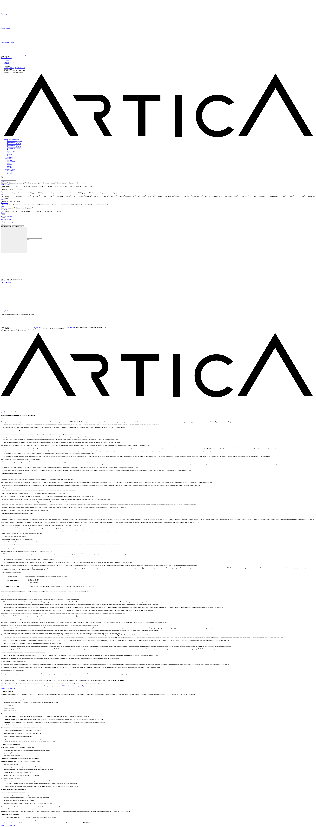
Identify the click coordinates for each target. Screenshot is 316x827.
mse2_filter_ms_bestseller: (7, 223)
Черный (6, 198)
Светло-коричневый (231, 196)
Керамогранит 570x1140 (14, 147)
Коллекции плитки (9, 169)
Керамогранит (17, 201)
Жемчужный (105, 196)
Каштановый (131, 196)
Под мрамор (85, 193)
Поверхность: (4, 203)
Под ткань (95, 193)
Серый (284, 196)
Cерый (28, 196)
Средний (30, 208)
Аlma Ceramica (11, 161)
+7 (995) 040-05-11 (20, 68)
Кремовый (152, 196)
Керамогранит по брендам (11, 139)
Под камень (45, 193)
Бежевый (36, 196)
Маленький (21, 208)
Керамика (6, 201)
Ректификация (78, 204)
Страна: (3, 188)
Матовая (55, 204)
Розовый (208, 196)
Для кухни (10, 172)
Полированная (66, 204)
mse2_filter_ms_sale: (6, 219)
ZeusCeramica (89, 186)
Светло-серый (244, 196)
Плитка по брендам (9, 158)
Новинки (6, 60)
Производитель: (5, 184)
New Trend (10, 157)
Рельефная (89, 204)
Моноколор (6, 193)
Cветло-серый (6, 196)
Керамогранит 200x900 (13, 148)
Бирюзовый (60, 196)
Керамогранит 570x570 (13, 145)
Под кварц (54, 193)
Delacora (9, 154)
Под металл (64, 193)
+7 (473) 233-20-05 (9, 68)
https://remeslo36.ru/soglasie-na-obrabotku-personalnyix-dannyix (73, 686)
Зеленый (114, 196)
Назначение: (4, 209)
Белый (51, 196)
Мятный (179, 196)
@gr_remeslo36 (71, 327)
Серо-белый (262, 196)
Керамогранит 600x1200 (14, 144)
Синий (291, 196)
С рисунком (117, 193)
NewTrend (79, 186)
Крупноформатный (8, 208)
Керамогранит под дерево (14, 141)
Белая (44, 196)
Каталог (5, 183)
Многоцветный (170, 196)
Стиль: (2, 191)
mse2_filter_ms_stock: (6, 216)
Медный (160, 196)
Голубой (82, 196)
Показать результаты (17, 226)
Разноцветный (198, 196)
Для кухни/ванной (27, 211)
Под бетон (16, 193)
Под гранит (25, 193)
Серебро (254, 196)
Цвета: (2, 194)
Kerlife (9, 166)
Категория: (4, 181)
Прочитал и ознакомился (8, 688)
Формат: (3, 206)
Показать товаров (6, 58)
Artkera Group (11, 151)
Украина (20, 189)
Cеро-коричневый (18, 196)
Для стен (59, 211)
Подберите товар (9, 42)
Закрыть (3, 412)
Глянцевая (17, 204)
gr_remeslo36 (38, 327)
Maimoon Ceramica (12, 150)
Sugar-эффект (6, 204)
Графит (89, 196)
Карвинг (34, 204)
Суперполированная (101, 204)
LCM (8, 155)
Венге (75, 196)
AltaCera (9, 160)
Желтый (96, 196)
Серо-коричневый (273, 196)
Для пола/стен (49, 211)
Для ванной (10, 170)
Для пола (9, 173)
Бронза (68, 196)
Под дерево (35, 193)
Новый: (3, 213)
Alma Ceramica (11, 152)
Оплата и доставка (9, 62)
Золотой (122, 196)
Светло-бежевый (218, 196)
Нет (97, 186)
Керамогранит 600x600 (13, 142)
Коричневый (142, 196)
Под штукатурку (105, 193)
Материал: (4, 199)
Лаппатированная (44, 204)
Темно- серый (301, 196)
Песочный (188, 196)
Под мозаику (74, 193)
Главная (6, 310)
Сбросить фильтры (6, 226)
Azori (8, 163)
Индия (4, 189)
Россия (12, 189)
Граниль (26, 204)
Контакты (6, 63)
